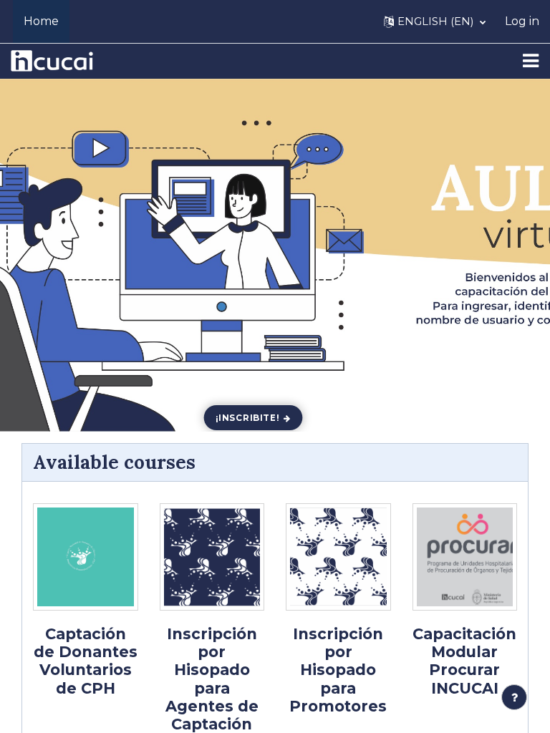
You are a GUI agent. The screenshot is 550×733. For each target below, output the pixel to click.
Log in (522, 21)
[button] (434, 21)
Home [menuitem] (41, 21)
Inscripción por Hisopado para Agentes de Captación (212, 679)
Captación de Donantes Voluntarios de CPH (86, 661)
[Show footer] (514, 697)
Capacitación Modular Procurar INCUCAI (464, 661)
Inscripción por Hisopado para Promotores (338, 670)
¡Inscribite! (248, 417)
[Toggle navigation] (530, 61)
